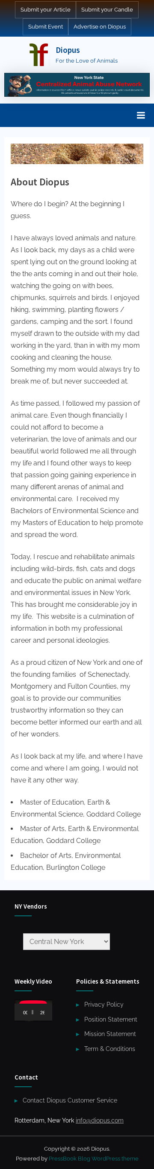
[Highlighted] (77, 85)
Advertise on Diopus (100, 26)
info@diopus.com (100, 1120)
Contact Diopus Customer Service (70, 1100)
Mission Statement (110, 1033)
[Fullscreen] (53, 1012)
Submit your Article (46, 9)
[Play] (25, 1012)
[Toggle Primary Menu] (141, 115)
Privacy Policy (104, 1004)
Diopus (68, 50)
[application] (33, 1010)
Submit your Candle (107, 9)
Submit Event (45, 26)
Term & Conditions (109, 1048)
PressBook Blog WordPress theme (94, 1158)
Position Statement (110, 1019)
